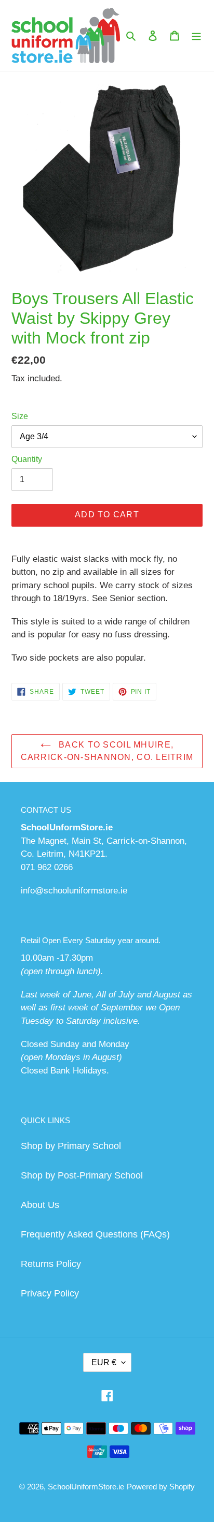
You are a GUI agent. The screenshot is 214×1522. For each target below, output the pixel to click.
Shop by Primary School (71, 1146)
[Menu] (196, 35)
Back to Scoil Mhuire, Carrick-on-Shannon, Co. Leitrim (107, 751)
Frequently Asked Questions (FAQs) (95, 1234)
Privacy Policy (50, 1293)
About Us (40, 1205)
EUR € (103, 1362)
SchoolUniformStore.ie (86, 1486)
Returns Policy (51, 1264)
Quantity (26, 459)
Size (19, 416)
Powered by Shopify (161, 1486)
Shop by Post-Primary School (82, 1175)
